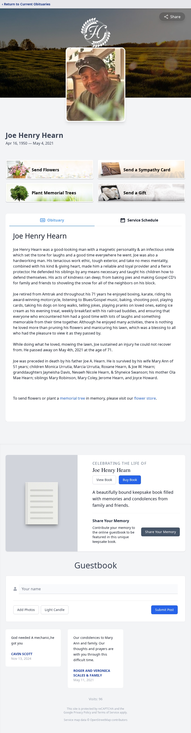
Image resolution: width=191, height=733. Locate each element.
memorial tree (72, 398)
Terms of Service (108, 712)
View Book (104, 480)
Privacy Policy (82, 712)
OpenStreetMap (100, 720)
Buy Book (130, 480)
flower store (145, 398)
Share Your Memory (160, 532)
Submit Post (164, 609)
